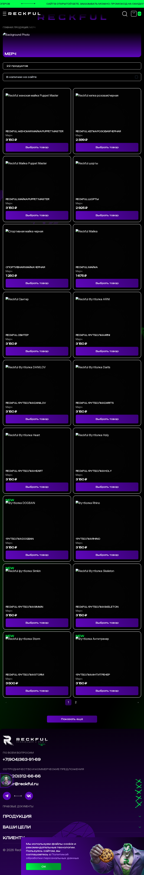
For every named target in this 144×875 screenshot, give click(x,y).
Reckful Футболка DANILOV (26, 403)
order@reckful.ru (20, 784)
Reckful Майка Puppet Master (27, 199)
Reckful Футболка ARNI (93, 335)
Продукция (21, 27)
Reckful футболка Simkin (24, 607)
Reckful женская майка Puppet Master (34, 131)
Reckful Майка (86, 267)
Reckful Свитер (17, 335)
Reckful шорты (87, 199)
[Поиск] (125, 14)
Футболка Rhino (88, 539)
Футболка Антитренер (93, 674)
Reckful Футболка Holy (94, 471)
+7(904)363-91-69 (22, 759)
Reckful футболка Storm (25, 674)
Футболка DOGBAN (20, 539)
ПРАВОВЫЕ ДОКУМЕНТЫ (18, 806)
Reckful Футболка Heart (24, 471)
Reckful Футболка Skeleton (97, 607)
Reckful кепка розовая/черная (98, 131)
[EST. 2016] (24, 13)
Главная (8, 27)
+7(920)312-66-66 (22, 776)
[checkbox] (136, 77)
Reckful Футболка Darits (95, 403)
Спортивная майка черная (25, 267)
